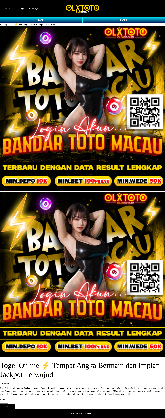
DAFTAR (123, 20)
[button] (7, 406)
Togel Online (5, 388)
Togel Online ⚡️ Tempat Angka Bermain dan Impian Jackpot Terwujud (31, 24)
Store (2, 24)
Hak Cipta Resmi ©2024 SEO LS (82, 413)
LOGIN (41, 20)
